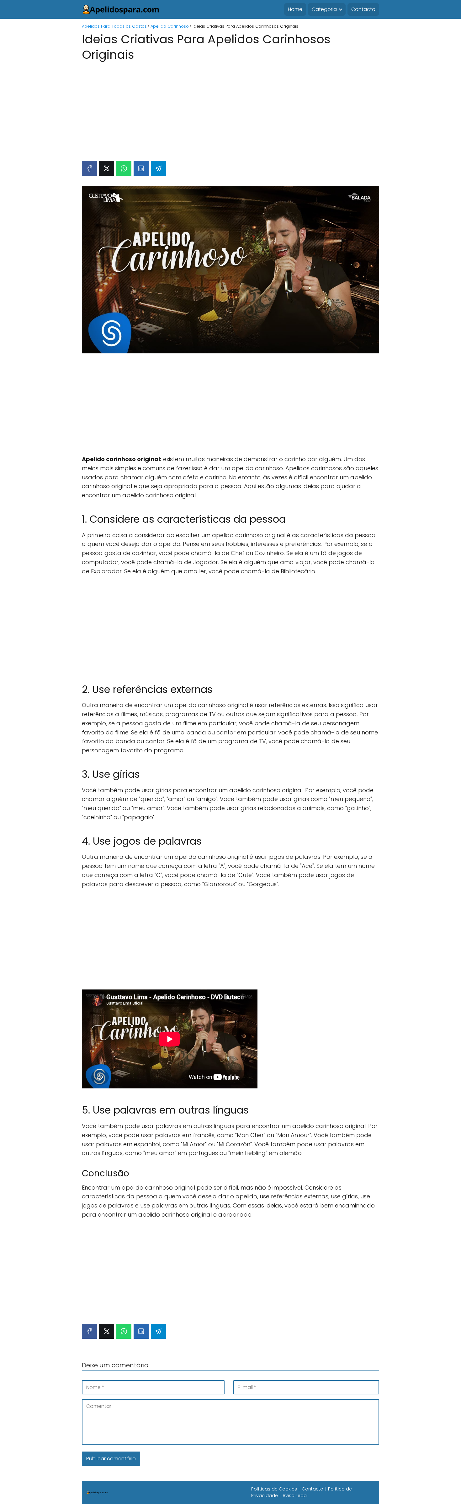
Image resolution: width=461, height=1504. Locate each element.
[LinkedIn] (141, 168)
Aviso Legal (295, 1495)
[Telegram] (158, 168)
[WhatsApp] (123, 168)
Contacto (363, 9)
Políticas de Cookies (274, 1489)
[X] (106, 168)
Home (295, 9)
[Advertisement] (230, 108)
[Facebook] (89, 168)
